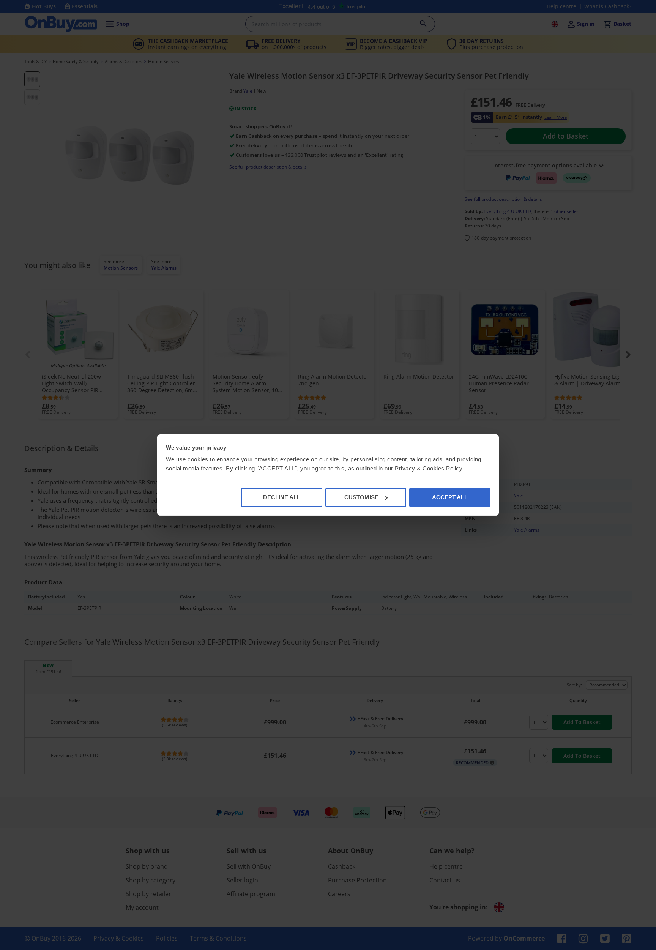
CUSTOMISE (361, 497)
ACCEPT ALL (450, 497)
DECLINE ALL (281, 497)
